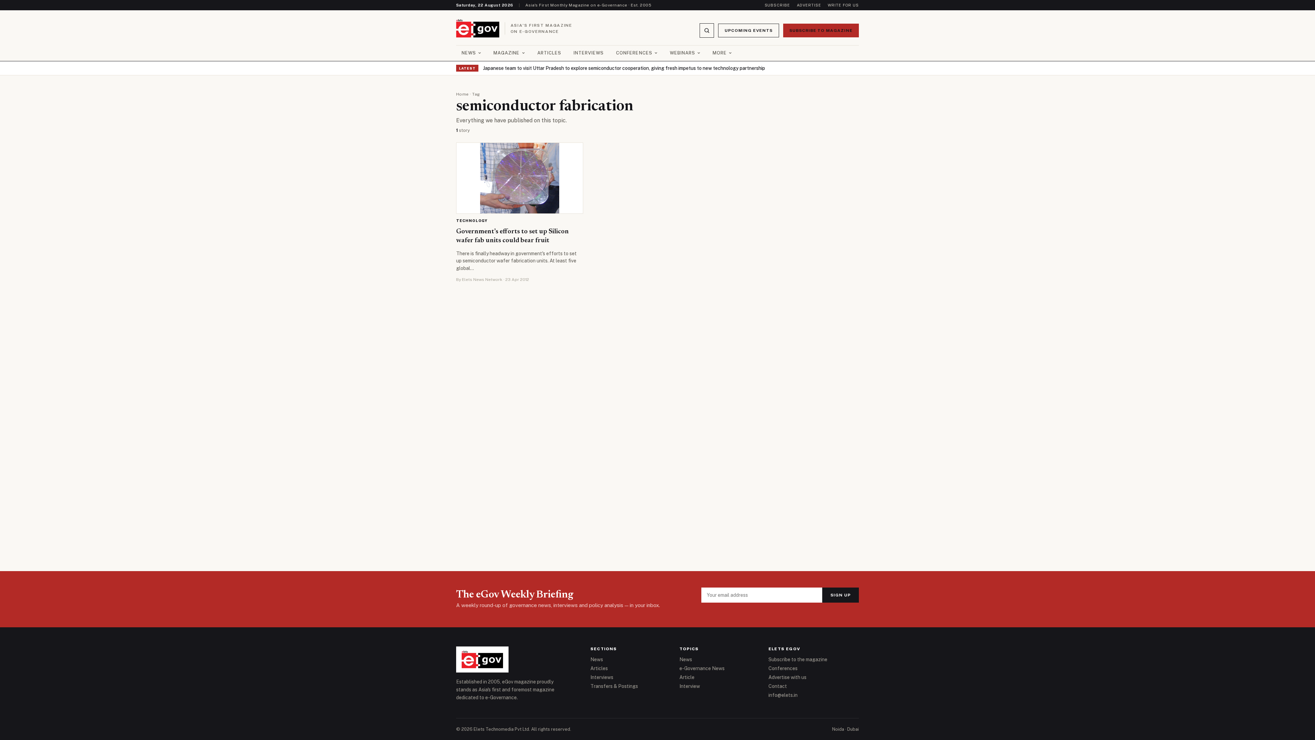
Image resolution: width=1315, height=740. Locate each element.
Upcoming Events (748, 30)
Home (462, 94)
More (720, 53)
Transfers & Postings (614, 686)
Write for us (843, 5)
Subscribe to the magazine (797, 659)
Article (686, 677)
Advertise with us (787, 677)
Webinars (682, 53)
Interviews (589, 53)
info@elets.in (783, 695)
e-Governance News (702, 668)
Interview (689, 686)
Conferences (634, 53)
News (469, 53)
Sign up (840, 595)
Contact (777, 686)
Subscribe (777, 5)
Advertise (809, 5)
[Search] (707, 30)
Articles (549, 53)
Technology (472, 221)
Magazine (506, 53)
